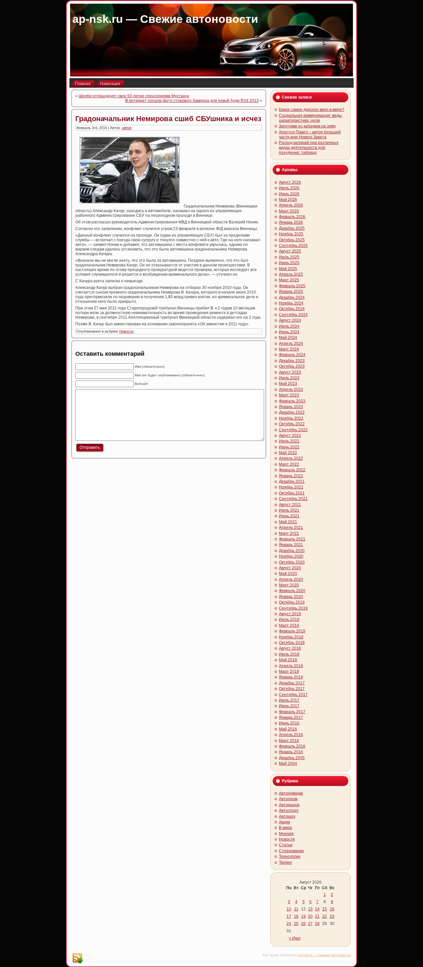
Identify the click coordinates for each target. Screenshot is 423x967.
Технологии (289, 856)
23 (332, 916)
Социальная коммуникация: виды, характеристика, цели (311, 118)
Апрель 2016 (291, 734)
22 (324, 916)
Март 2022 (289, 464)
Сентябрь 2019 (293, 608)
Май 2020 (288, 573)
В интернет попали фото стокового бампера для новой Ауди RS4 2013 (192, 100)
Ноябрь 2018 (291, 637)
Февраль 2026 (292, 216)
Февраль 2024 (292, 354)
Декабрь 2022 (292, 412)
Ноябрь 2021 (291, 487)
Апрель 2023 (291, 389)
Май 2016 (288, 729)
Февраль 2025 (292, 286)
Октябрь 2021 (292, 493)
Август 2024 (290, 320)
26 (303, 923)
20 (310, 916)
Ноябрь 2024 (291, 303)
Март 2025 (289, 280)
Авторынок (289, 805)
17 (289, 916)
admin (127, 128)
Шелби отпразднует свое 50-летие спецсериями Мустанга (134, 96)
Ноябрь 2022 (291, 418)
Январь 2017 (291, 717)
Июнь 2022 (289, 447)
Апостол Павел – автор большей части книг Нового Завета (310, 134)
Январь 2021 (291, 544)
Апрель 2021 (291, 527)
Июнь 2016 (289, 723)
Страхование (291, 851)
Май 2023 (288, 383)
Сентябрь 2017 (293, 694)
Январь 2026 (291, 222)
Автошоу (287, 816)
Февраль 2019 (292, 631)
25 (296, 923)
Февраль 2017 (292, 712)
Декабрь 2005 (292, 758)
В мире (285, 827)
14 (317, 909)
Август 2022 (290, 435)
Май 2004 (288, 763)
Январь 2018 (291, 677)
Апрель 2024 (291, 343)
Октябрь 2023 (292, 366)
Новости (126, 331)
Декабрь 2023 (292, 360)
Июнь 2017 (289, 706)
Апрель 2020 (291, 579)
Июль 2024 (289, 326)
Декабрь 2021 (292, 481)
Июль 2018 (289, 654)
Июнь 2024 (289, 332)
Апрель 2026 (291, 205)
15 (324, 909)
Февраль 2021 (292, 539)
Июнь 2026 (289, 194)
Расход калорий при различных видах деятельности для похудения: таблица (308, 147)
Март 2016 (289, 740)
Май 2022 (288, 452)
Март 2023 (289, 395)
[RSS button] (77, 958)
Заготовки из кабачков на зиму (307, 126)
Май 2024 (288, 337)
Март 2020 (289, 585)
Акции (284, 822)
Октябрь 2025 (292, 240)
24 (289, 923)
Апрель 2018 (291, 666)
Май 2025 (288, 268)
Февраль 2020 (292, 590)
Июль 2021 (289, 510)
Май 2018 (288, 660)
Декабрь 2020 (292, 550)
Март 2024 (289, 349)
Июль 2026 (289, 188)
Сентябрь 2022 (293, 430)
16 (332, 909)
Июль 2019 (289, 619)
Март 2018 (289, 671)
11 (296, 909)
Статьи (285, 845)
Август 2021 (290, 504)
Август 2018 (290, 648)
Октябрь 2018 (292, 642)
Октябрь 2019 (292, 602)
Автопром (288, 799)
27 (310, 923)
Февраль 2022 (292, 470)
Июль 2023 (289, 378)
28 (317, 923)
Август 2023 (290, 372)
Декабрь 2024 (292, 297)
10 (289, 909)
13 (310, 909)
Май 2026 (288, 199)
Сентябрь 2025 (293, 245)
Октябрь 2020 (292, 562)
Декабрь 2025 (292, 228)
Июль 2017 (289, 700)
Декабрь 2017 (292, 683)
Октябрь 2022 (292, 424)
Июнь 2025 (289, 262)
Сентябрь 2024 (293, 314)
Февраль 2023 (292, 401)
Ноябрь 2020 (291, 556)
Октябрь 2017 (292, 688)
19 (303, 916)
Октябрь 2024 (292, 308)
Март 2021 (289, 533)
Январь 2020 (291, 596)
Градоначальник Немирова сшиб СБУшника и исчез (168, 119)
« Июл (294, 938)
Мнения (286, 833)
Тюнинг (285, 862)
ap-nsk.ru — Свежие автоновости (165, 19)
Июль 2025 (289, 257)
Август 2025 (290, 251)
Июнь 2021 (289, 516)
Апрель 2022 (291, 458)
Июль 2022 (289, 441)
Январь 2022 (291, 476)
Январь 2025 (291, 291)
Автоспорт (289, 810)
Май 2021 (288, 522)
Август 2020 (290, 568)
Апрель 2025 (291, 274)
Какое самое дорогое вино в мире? (311, 109)
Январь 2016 (291, 752)
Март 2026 (289, 211)
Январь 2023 (291, 406)
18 (296, 916)
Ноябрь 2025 (291, 234)
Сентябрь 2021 (293, 498)
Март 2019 (289, 625)
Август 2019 (290, 614)
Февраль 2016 (292, 746)
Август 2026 (290, 182)
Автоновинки (291, 793)
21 (317, 916)
